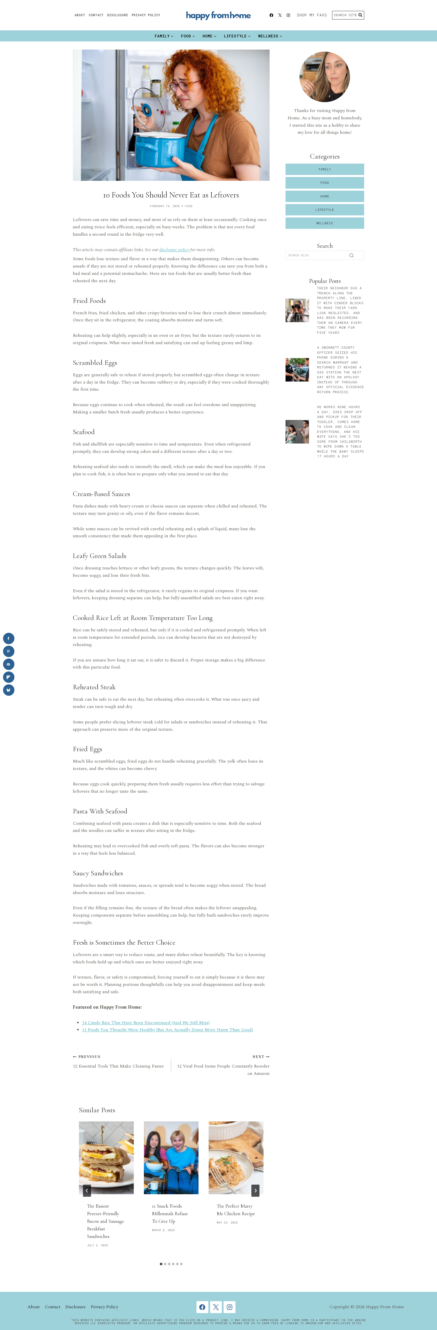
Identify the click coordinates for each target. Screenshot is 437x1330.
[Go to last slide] (87, 1191)
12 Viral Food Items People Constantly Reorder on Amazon (223, 1065)
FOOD (188, 206)
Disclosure (117, 15)
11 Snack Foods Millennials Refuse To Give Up (170, 1213)
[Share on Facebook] (8, 638)
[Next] (255, 1191)
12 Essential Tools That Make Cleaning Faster (118, 1062)
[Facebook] (271, 15)
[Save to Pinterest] (8, 651)
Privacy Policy (146, 15)
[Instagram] (288, 15)
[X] (279, 15)
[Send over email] (8, 664)
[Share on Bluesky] (8, 690)
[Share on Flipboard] (8, 677)
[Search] (351, 255)
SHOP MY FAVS (312, 15)
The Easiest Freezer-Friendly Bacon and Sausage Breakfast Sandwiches (105, 1221)
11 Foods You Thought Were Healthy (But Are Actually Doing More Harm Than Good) (167, 1029)
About (80, 15)
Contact (96, 15)
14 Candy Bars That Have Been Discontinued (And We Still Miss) (146, 1022)
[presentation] (106, 1157)
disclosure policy (174, 249)
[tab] (161, 1264)
